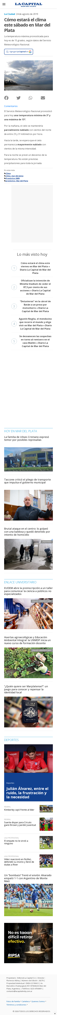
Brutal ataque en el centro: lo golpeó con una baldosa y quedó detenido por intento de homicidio (27, 531)
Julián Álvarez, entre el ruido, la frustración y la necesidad (27, 792)
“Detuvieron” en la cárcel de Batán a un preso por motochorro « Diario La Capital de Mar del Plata (32, 306)
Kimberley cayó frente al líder (19, 809)
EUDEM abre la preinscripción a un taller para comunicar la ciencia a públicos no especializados (28, 591)
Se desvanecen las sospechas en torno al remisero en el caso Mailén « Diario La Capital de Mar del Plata (32, 341)
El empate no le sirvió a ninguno (16, 842)
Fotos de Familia (13, 1001)
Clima (8, 173)
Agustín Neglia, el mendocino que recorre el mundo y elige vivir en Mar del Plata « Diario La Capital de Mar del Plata (32, 323)
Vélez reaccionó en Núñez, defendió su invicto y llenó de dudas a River (19, 862)
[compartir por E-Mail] (47, 98)
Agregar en (19, 51)
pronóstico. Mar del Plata (17, 181)
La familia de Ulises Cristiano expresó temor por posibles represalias (26, 438)
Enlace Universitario (41, 601)
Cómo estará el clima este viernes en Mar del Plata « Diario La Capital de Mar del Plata (32, 268)
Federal (47, 886)
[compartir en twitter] (22, 98)
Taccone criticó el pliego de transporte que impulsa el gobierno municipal (27, 481)
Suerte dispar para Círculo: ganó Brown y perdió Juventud (20, 824)
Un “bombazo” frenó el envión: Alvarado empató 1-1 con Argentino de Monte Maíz (27, 878)
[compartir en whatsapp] (34, 98)
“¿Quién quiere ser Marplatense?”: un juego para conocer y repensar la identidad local (26, 689)
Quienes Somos (38, 1001)
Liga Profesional (11, 838)
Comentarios (11, 106)
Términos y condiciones (16, 1004)
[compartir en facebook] (10, 98)
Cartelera (26, 1001)
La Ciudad (9, 14)
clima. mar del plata (14, 176)
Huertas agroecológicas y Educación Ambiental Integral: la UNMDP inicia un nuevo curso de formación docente (27, 640)
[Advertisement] (28, 213)
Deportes (10, 783)
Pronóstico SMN (13, 178)
